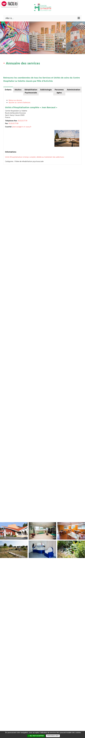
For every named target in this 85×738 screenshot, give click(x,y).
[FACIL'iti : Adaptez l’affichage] (9, 4)
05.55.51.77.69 (13, 123)
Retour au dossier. (15, 100)
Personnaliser (53, 736)
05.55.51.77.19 (22, 120)
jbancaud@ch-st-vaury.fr (21, 126)
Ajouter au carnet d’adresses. (20, 102)
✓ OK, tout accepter (36, 736)
